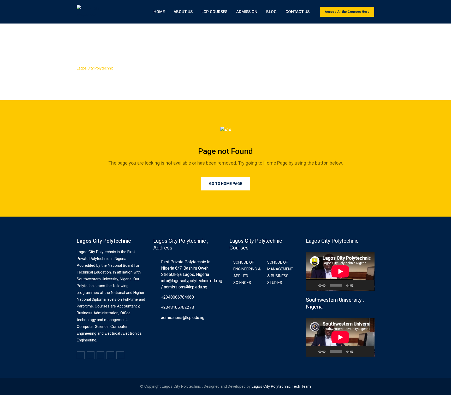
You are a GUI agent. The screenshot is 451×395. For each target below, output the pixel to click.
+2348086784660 (177, 297)
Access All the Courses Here (347, 12)
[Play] (312, 285)
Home (159, 11)
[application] (340, 271)
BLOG (271, 11)
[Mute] (359, 285)
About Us (183, 11)
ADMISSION (246, 11)
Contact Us (298, 11)
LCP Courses (214, 11)
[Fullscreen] (367, 285)
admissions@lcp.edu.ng (182, 317)
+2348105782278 (177, 307)
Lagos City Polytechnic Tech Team (281, 386)
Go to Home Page (225, 184)
